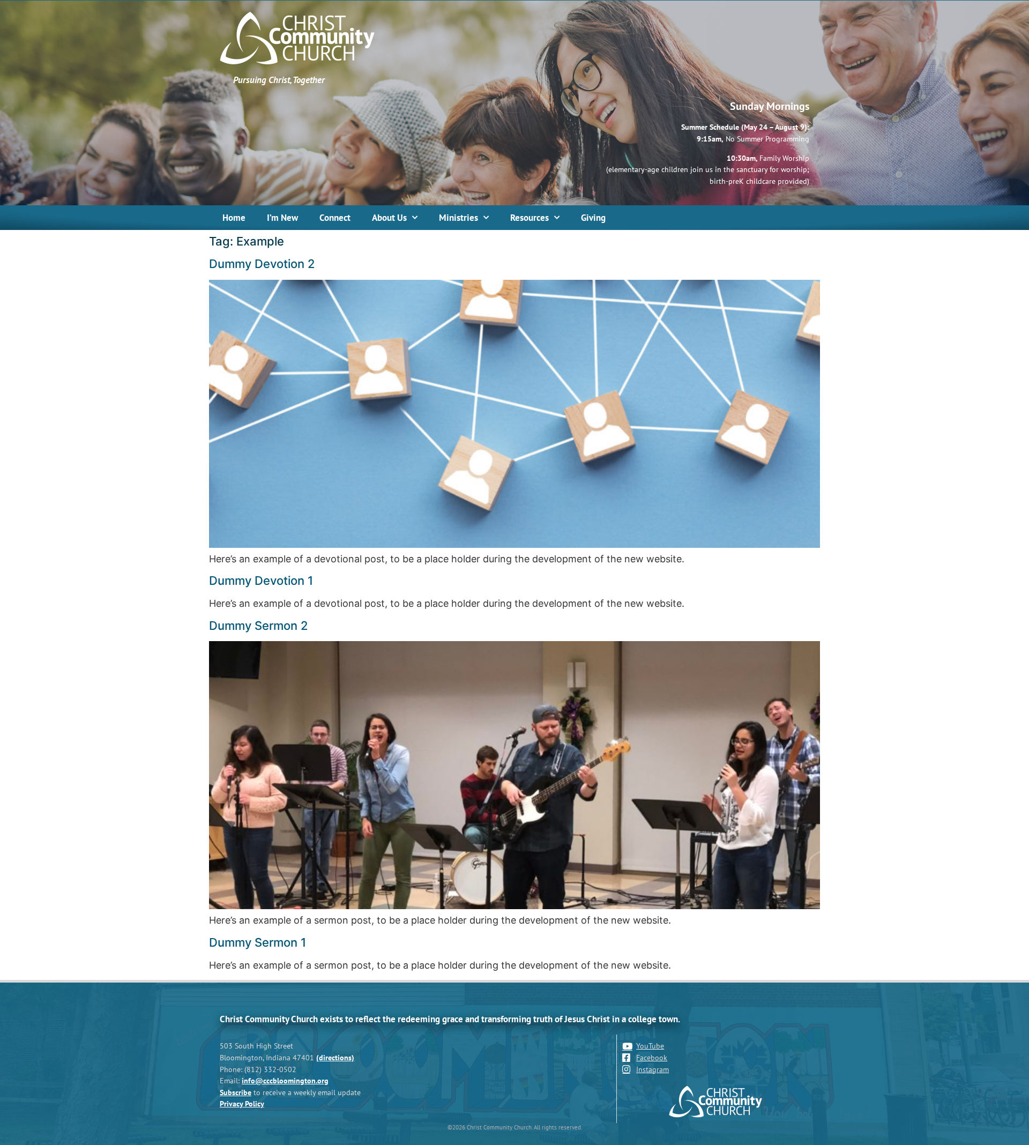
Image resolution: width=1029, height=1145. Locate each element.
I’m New (282, 218)
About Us (389, 218)
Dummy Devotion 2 (262, 264)
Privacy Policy (242, 1103)
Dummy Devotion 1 (261, 581)
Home (233, 218)
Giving (593, 218)
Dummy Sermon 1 (257, 942)
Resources (529, 218)
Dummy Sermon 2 (258, 626)
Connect (335, 218)
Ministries (458, 218)
